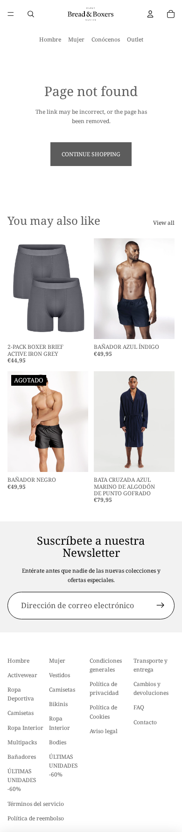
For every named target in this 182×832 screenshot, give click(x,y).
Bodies (57, 742)
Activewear (22, 675)
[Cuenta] (150, 14)
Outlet (135, 39)
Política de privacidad (104, 688)
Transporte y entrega (150, 665)
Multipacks (22, 742)
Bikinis (58, 704)
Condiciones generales (106, 665)
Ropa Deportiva (20, 694)
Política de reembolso (35, 818)
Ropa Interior (25, 728)
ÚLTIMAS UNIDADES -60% (21, 780)
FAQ (138, 708)
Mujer (76, 39)
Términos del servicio (35, 804)
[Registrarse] (160, 606)
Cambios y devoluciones (150, 688)
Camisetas (20, 713)
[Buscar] (31, 14)
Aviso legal (104, 731)
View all (164, 223)
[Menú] (10, 14)
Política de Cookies (103, 712)
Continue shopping (91, 154)
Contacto (145, 722)
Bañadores (21, 757)
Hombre (50, 39)
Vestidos (59, 675)
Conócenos (105, 39)
